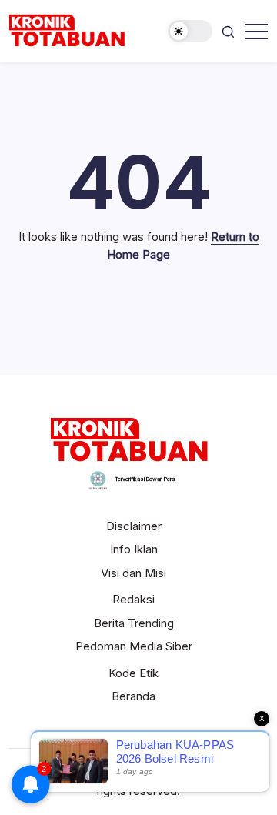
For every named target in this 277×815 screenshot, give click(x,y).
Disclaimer (134, 526)
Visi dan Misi (133, 573)
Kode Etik (133, 673)
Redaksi (133, 599)
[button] (190, 31)
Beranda (133, 696)
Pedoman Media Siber (133, 646)
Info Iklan (134, 549)
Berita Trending (134, 623)
